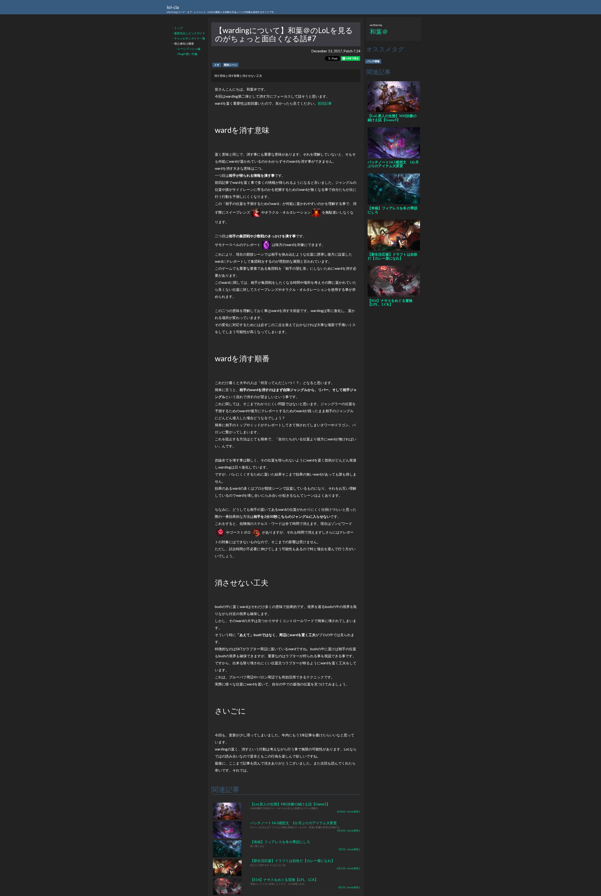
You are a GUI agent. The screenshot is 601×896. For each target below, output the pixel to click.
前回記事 (325, 103)
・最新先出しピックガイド (188, 33)
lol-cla (221, 8)
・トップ (177, 28)
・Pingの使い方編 (186, 54)
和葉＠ (379, 31)
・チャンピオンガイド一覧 (188, 38)
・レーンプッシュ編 (187, 48)
